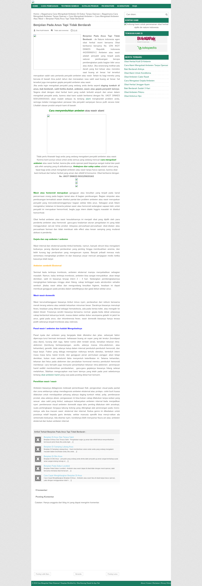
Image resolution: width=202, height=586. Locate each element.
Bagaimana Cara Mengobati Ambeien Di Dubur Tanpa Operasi (70, 14)
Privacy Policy (166, 583)
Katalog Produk (90, 6)
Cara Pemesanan (49, 6)
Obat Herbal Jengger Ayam (137, 84)
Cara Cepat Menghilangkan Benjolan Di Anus (63, 476)
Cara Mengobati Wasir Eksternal (48, 583)
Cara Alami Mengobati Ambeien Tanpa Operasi (146, 65)
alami (88, 99)
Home (35, 6)
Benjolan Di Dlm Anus (53, 456)
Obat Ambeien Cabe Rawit (136, 77)
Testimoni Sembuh (70, 6)
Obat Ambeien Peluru (134, 92)
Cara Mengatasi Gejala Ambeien (139, 80)
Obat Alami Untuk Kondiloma (137, 73)
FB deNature (108, 6)
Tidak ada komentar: (61, 30)
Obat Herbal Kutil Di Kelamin (137, 61)
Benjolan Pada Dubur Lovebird (57, 466)
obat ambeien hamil (50, 375)
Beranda (78, 574)
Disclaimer (156, 583)
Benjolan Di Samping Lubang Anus (58, 447)
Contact (148, 583)
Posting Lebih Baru (42, 574)
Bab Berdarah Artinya (134, 69)
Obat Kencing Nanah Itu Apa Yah (88, 583)
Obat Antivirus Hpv (133, 96)
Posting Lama (112, 574)
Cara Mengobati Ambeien (81, 16)
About (143, 583)
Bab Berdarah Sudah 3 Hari (137, 88)
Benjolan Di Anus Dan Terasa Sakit (59, 437)
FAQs (134, 6)
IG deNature (123, 6)
